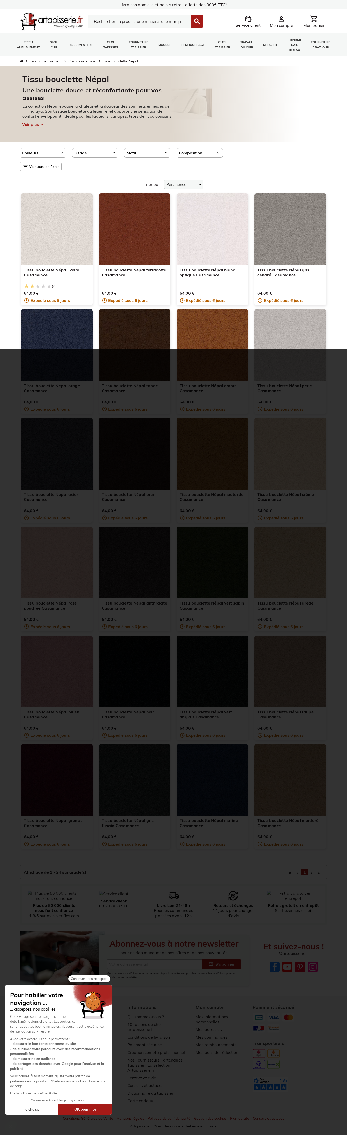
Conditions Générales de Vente (88, 1118)
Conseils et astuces (145, 1085)
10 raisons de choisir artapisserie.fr (146, 1027)
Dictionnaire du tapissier (150, 1093)
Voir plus (33, 125)
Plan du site (239, 1118)
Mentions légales (130, 1118)
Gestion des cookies (210, 1118)
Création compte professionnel (156, 1052)
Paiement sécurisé (144, 1044)
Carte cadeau (140, 1100)
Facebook (275, 967)
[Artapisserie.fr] (51, 20)
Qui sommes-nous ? (145, 1016)
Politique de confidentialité (169, 1118)
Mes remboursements (216, 1044)
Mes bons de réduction (217, 1052)
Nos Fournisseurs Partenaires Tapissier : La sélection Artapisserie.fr (155, 1065)
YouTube (287, 967)
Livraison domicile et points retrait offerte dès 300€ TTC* (173, 4)
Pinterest (300, 967)
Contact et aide (141, 1077)
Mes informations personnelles (212, 1019)
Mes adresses (209, 1029)
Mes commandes (212, 1037)
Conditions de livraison (148, 1037)
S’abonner (221, 964)
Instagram (313, 967)
